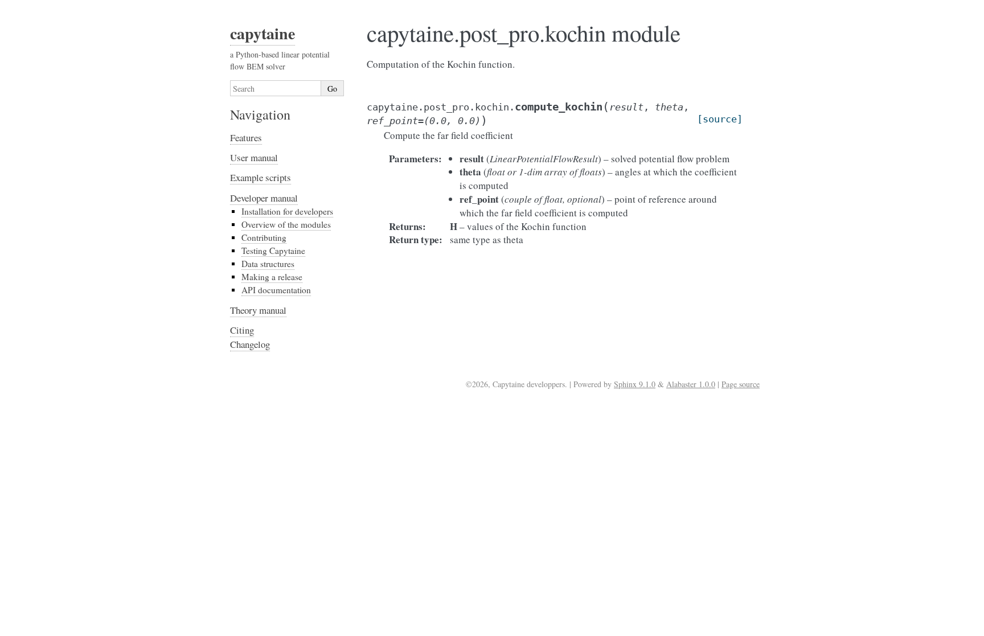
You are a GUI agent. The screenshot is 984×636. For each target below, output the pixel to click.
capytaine (262, 33)
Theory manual (258, 310)
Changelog (250, 344)
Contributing (263, 237)
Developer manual (264, 197)
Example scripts (260, 177)
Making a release (271, 276)
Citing (242, 330)
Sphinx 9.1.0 (634, 384)
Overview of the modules (286, 224)
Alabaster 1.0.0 (690, 384)
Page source (740, 384)
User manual (254, 157)
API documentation (276, 290)
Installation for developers (287, 211)
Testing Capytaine (273, 250)
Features (246, 137)
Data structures (267, 263)
